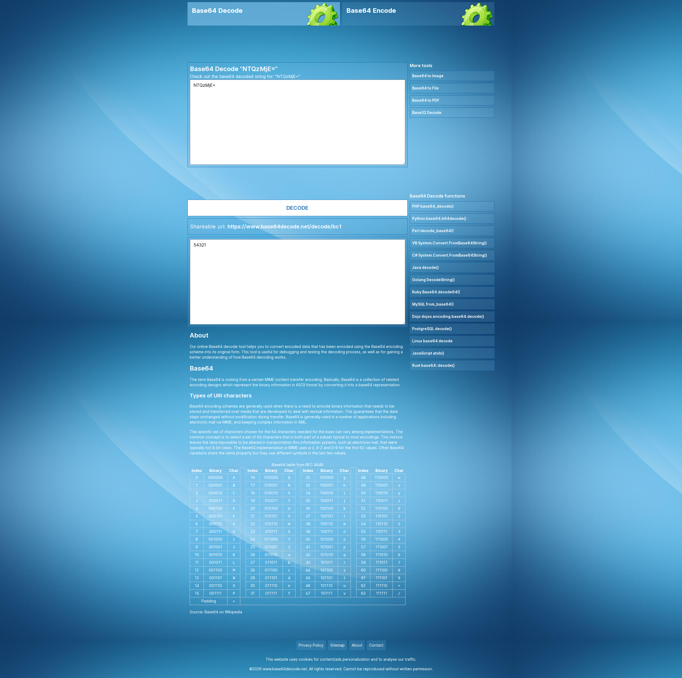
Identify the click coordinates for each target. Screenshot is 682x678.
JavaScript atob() (428, 353)
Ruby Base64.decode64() (436, 292)
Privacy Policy (311, 645)
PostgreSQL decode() (432, 328)
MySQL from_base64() (433, 304)
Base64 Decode (217, 10)
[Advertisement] (341, 44)
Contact (376, 645)
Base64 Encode (371, 10)
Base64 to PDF (425, 100)
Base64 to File (425, 88)
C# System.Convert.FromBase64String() (449, 255)
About (357, 645)
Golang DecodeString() (433, 279)
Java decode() (425, 267)
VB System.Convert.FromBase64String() (449, 243)
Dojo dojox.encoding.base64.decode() (448, 316)
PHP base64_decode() (433, 206)
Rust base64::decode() (433, 365)
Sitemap (337, 645)
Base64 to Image (428, 75)
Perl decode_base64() (433, 230)
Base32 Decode (426, 112)
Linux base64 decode (432, 341)
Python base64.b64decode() (439, 218)
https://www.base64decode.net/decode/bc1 (285, 226)
